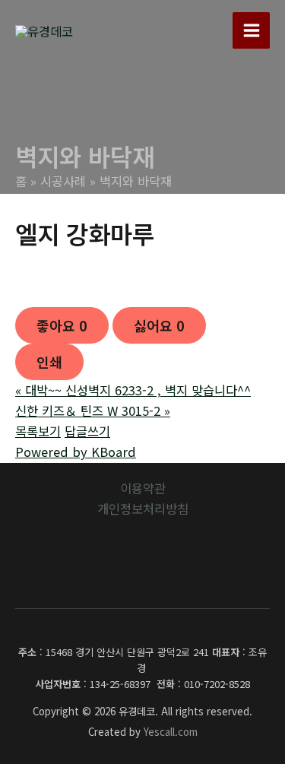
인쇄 (49, 362)
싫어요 (159, 325)
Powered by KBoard (75, 451)
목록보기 (38, 431)
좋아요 (61, 325)
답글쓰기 (87, 431)
